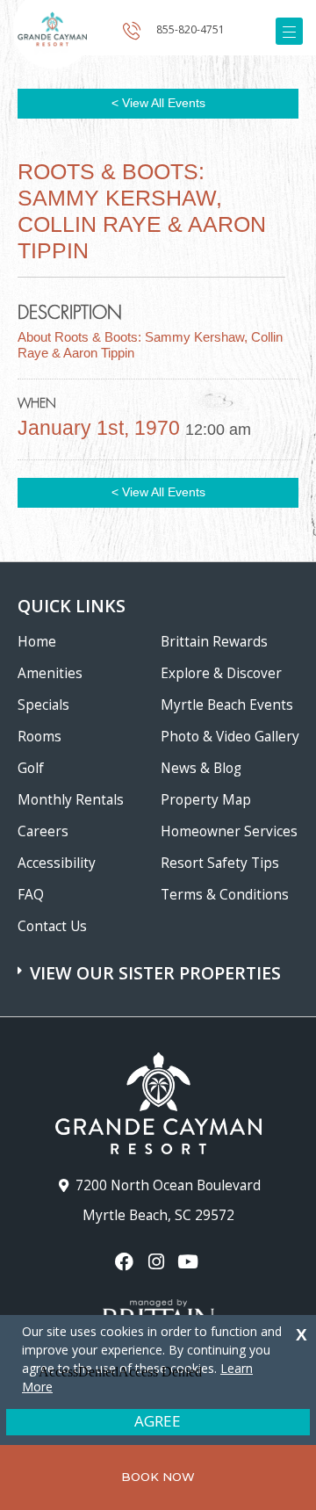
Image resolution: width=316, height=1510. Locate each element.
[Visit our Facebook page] (126, 1262)
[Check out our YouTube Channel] (190, 1262)
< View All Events (158, 103)
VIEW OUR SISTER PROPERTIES (155, 973)
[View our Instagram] (157, 1262)
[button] (160, 964)
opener (289, 31)
